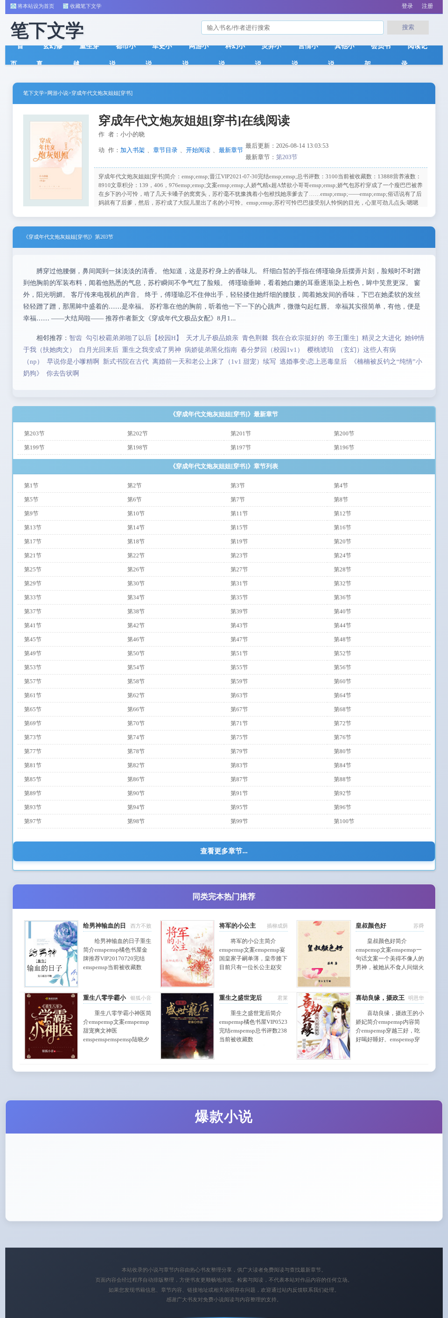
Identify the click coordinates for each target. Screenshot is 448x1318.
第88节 (342, 779)
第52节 (342, 653)
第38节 (136, 611)
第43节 (239, 625)
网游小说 (57, 93)
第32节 (342, 583)
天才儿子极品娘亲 (212, 337)
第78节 (136, 751)
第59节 (239, 681)
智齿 (75, 337)
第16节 (342, 527)
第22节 (136, 555)
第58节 (136, 681)
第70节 (136, 723)
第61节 (33, 695)
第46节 (136, 639)
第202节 (137, 433)
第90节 (136, 793)
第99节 (239, 821)
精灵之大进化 (381, 337)
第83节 (239, 765)
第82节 (136, 765)
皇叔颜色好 (371, 925)
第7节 (238, 499)
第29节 (33, 583)
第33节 (33, 597)
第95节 (239, 807)
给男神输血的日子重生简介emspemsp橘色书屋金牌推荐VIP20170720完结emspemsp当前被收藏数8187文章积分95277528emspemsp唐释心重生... (117, 967)
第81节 (33, 765)
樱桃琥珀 (320, 349)
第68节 (342, 709)
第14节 (136, 527)
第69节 (33, 723)
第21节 (33, 555)
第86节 (136, 779)
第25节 (33, 569)
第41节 (33, 625)
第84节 (342, 765)
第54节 (136, 667)
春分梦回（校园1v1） (272, 349)
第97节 (33, 821)
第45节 (33, 639)
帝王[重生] (343, 337)
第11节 (239, 513)
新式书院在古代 (126, 361)
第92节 (342, 793)
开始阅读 (198, 150)
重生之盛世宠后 (240, 998)
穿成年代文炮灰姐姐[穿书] (102, 93)
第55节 (239, 667)
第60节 (342, 681)
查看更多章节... (224, 851)
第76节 (342, 737)
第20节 (342, 541)
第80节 (342, 751)
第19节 (239, 541)
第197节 (241, 447)
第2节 (134, 485)
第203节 (287, 157)
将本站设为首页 (36, 6)
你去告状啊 (62, 373)
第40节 (342, 611)
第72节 (342, 723)
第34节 (136, 597)
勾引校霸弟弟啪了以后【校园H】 (134, 337)
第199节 (34, 447)
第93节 (33, 807)
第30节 (136, 583)
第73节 (33, 737)
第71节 (239, 723)
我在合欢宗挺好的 (298, 337)
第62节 (136, 695)
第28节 (342, 569)
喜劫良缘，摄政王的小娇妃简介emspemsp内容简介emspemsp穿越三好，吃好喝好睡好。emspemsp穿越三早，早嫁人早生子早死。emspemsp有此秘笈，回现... (390, 1039)
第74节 (136, 737)
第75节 (239, 737)
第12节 (342, 513)
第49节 (33, 653)
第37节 (33, 611)
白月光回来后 (99, 349)
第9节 (31, 513)
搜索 (408, 27)
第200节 (344, 433)
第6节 (134, 499)
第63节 (239, 695)
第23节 (239, 555)
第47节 (239, 639)
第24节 (342, 555)
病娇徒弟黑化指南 (211, 349)
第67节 (239, 709)
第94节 (136, 807)
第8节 (341, 499)
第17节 (33, 541)
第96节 (342, 807)
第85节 (33, 779)
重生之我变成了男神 (151, 349)
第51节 (239, 653)
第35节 (239, 597)
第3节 (238, 485)
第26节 (136, 569)
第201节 (241, 433)
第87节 (239, 779)
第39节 (239, 611)
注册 (427, 6)
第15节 (239, 527)
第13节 (33, 527)
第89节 (33, 793)
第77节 (33, 751)
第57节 (33, 681)
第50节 (136, 653)
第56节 (342, 667)
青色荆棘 (255, 337)
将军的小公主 (237, 925)
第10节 (136, 513)
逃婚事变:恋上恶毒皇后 (313, 361)
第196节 (344, 447)
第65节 (33, 709)
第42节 (136, 625)
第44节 (342, 625)
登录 (407, 6)
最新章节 (231, 150)
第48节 (342, 639)
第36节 (342, 597)
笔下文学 (33, 93)
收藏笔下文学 (86, 6)
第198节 (137, 447)
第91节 (239, 793)
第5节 (31, 499)
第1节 (31, 485)
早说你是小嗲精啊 (73, 361)
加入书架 (132, 150)
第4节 (341, 485)
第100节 (344, 821)
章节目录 (165, 150)
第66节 (136, 709)
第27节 (239, 569)
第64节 (342, 695)
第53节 (33, 667)
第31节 (239, 583)
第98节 (136, 821)
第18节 (136, 541)
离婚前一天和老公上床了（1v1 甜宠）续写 (214, 361)
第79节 (239, 751)
